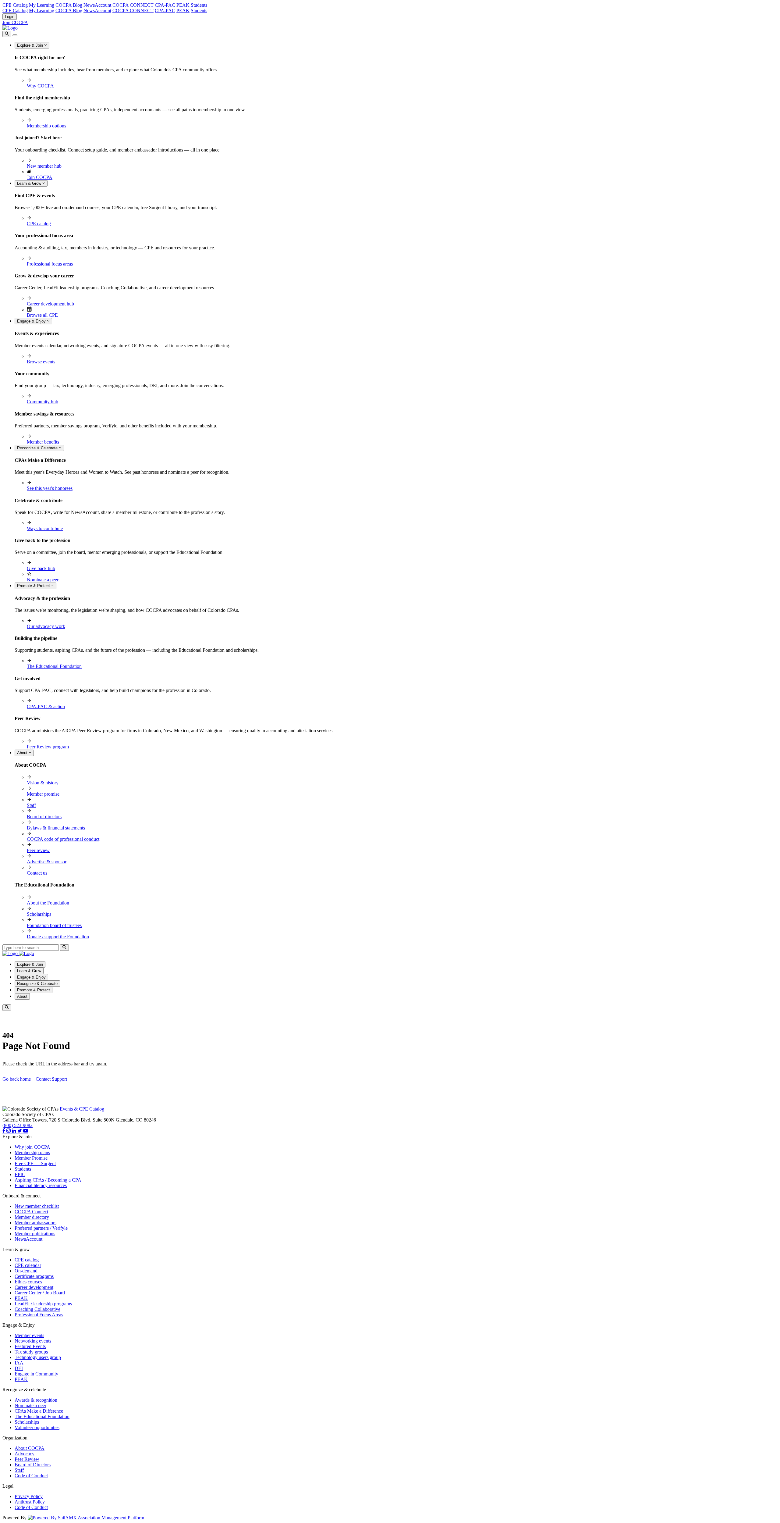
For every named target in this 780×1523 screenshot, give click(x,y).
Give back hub (41, 568)
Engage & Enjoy (32, 321)
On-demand (26, 1270)
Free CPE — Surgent (35, 1163)
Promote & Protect (34, 585)
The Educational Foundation (54, 666)
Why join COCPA (32, 1147)
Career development (34, 1287)
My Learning (41, 5)
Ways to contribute (45, 528)
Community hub (42, 401)
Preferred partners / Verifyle (41, 1228)
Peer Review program (48, 746)
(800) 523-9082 (17, 1125)
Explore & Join (30, 45)
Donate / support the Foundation (58, 936)
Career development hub (50, 303)
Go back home (16, 1079)
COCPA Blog (68, 5)
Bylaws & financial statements (56, 827)
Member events (29, 1335)
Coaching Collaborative (37, 1309)
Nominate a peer (42, 579)
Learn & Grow (29, 183)
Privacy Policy (29, 1496)
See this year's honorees (50, 488)
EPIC (20, 1174)
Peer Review (27, 1459)
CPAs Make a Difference (39, 1411)
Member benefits (43, 441)
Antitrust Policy (30, 1501)
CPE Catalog (15, 5)
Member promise (43, 794)
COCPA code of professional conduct (63, 839)
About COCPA (29, 1448)
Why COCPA (40, 85)
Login (9, 16)
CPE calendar (28, 1265)
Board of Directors (33, 1464)
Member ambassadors (35, 1222)
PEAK (183, 5)
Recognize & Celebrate (38, 448)
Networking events (33, 1340)
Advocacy (24, 1453)
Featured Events (30, 1346)
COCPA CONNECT (133, 5)
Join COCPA (15, 22)
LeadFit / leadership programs (43, 1303)
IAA (19, 1362)
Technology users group (38, 1357)
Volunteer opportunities (37, 1427)
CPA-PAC (165, 5)
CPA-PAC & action (46, 706)
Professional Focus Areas (39, 1314)
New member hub (44, 166)
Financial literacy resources (41, 1185)
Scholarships (39, 914)
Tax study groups (31, 1351)
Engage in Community (36, 1373)
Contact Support (51, 1079)
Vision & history (42, 782)
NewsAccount (97, 5)
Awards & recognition (36, 1400)
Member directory (32, 1217)
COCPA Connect (31, 1211)
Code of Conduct (31, 1475)
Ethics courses (28, 1281)
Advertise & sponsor (46, 861)
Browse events (41, 361)
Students (199, 5)
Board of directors (44, 816)
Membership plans (32, 1152)
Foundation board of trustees (54, 925)
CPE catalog (39, 223)
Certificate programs (34, 1276)
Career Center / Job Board (40, 1292)
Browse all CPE (42, 315)
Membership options (46, 125)
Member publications (35, 1233)
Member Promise (31, 1158)
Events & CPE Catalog (82, 1108)
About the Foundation (48, 902)
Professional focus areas (50, 263)
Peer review (38, 850)
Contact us (37, 873)
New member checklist (37, 1206)
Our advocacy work (46, 626)
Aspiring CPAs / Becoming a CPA (48, 1179)
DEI (19, 1368)
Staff (31, 805)
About (23, 753)
